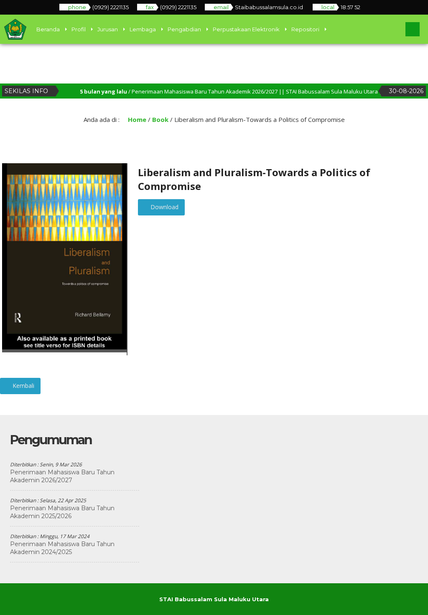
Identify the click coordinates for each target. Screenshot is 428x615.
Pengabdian (184, 29)
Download (163, 207)
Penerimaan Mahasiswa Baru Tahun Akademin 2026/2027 (62, 476)
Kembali (22, 386)
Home (136, 119)
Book (160, 119)
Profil (78, 29)
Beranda (48, 29)
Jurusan (107, 29)
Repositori (305, 29)
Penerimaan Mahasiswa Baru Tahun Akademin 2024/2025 (62, 548)
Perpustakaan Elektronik (246, 29)
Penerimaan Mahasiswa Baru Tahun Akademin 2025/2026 (62, 512)
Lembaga (143, 29)
